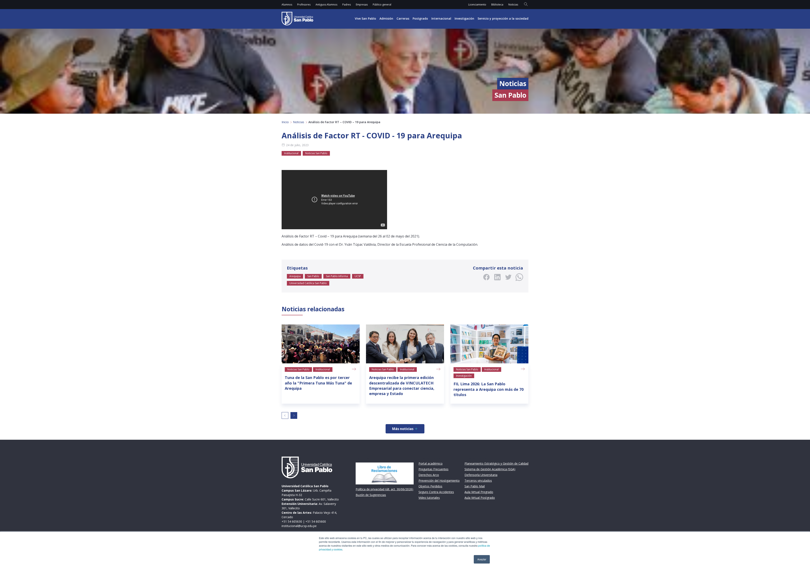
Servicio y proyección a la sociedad (503, 18)
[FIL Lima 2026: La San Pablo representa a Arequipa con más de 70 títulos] (489, 343)
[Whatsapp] (519, 277)
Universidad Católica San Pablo (308, 283)
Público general (382, 4)
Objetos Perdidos (430, 486)
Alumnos (287, 4)
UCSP (358, 276)
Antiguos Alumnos (326, 4)
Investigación (464, 18)
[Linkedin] (497, 277)
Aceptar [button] (481, 559)
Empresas (362, 4)
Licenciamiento (477, 4)
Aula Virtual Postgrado (479, 498)
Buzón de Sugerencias (371, 495)
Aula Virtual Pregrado (478, 492)
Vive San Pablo (365, 18)
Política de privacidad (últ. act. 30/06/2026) (384, 489)
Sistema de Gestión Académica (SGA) (489, 469)
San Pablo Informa (337, 276)
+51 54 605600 (315, 521)
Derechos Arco (428, 475)
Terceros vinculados (478, 481)
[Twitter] (508, 277)
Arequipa (295, 276)
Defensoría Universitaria (480, 475)
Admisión (386, 18)
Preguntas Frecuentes (433, 469)
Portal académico (430, 463)
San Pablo (313, 276)
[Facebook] (486, 277)
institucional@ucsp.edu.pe (299, 526)
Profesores (303, 4)
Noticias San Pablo (316, 153)
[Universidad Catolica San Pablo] (297, 18)
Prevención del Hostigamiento (439, 481)
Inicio (285, 122)
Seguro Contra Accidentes (436, 492)
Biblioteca (497, 4)
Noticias (513, 4)
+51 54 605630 (292, 521)
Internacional (441, 18)
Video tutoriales (429, 498)
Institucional (291, 153)
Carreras (403, 18)
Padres (346, 4)
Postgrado (420, 18)
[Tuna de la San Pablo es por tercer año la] (321, 343)
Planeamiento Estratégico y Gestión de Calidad (496, 463)
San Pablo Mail (474, 486)
